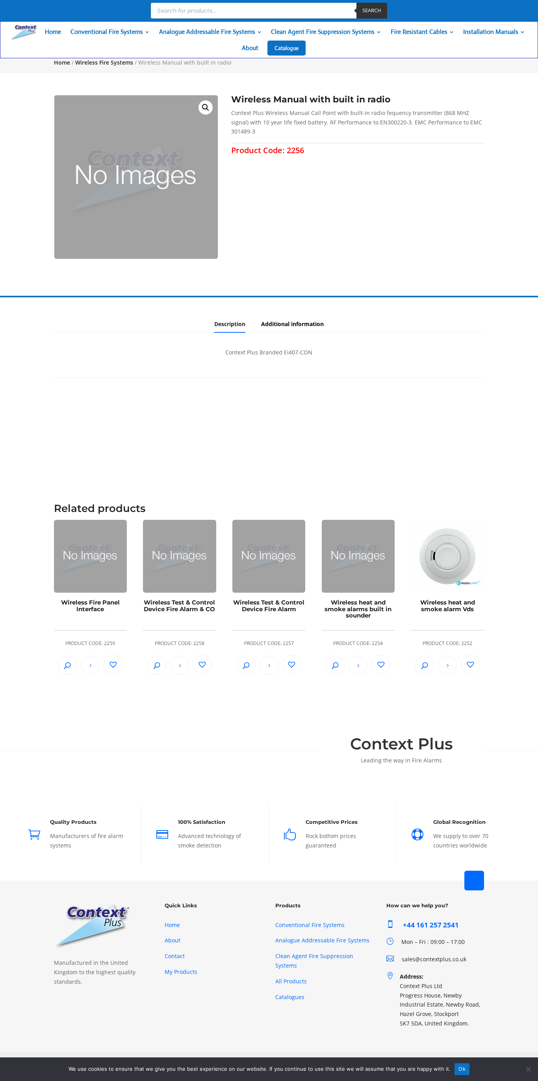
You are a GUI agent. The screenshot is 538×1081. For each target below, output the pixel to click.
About (172, 940)
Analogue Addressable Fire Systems (322, 940)
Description (229, 324)
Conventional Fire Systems (310, 925)
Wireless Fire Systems (104, 62)
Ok (462, 1069)
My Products (181, 971)
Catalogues (289, 997)
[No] (528, 1069)
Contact (175, 956)
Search (371, 10)
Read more (90, 665)
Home (62, 62)
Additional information (292, 324)
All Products (291, 981)
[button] (206, 107)
